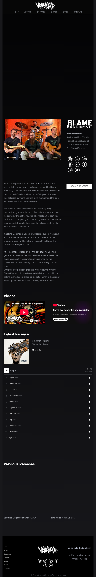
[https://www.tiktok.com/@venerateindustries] (51, 561)
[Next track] (91, 369)
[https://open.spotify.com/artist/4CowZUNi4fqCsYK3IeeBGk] (70, 159)
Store (65, 12)
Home (16, 12)
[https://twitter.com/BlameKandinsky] (77, 170)
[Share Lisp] (89, 419)
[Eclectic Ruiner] (16, 351)
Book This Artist (79, 186)
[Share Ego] (89, 437)
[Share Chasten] (89, 431)
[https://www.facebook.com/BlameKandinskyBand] (84, 165)
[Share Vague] (89, 377)
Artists (27, 12)
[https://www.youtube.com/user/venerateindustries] (40, 561)
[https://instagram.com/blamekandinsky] (70, 170)
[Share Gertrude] (89, 413)
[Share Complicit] (89, 383)
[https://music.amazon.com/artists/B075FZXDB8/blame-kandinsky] (70, 165)
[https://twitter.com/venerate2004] (56, 561)
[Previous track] (87, 369)
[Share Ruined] (89, 389)
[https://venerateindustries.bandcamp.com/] (51, 566)
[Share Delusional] (89, 425)
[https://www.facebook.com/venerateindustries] (45, 566)
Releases (41, 12)
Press (6, 565)
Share (38, 350)
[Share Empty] (89, 401)
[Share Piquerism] (89, 407)
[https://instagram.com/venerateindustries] (45, 561)
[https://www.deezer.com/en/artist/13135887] (84, 159)
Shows (54, 12)
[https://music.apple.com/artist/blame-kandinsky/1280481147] (77, 159)
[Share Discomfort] (89, 395)
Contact (78, 12)
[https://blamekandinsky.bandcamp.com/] (77, 165)
